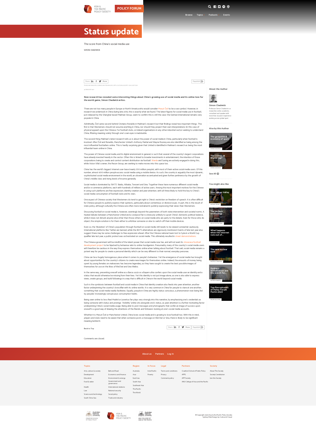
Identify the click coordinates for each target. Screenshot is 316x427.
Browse (189, 15)
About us (147, 354)
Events (226, 15)
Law (85, 391)
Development (89, 375)
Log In (170, 354)
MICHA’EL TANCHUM (216, 262)
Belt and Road (113, 371)
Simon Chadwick (92, 50)
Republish (197, 81)
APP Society (186, 378)
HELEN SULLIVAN (215, 300)
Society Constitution (217, 375)
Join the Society (215, 378)
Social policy (112, 394)
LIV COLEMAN (214, 242)
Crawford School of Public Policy (194, 371)
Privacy (163, 375)
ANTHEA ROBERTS (215, 281)
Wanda (155, 160)
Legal (163, 366)
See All (212, 174)
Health (86, 387)
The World (136, 393)
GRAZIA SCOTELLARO (216, 223)
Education (87, 378)
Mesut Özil (163, 109)
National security (114, 391)
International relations (116, 387)
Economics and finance (117, 375)
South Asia (137, 382)
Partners (159, 354)
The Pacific (137, 389)
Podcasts (213, 15)
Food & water (89, 382)
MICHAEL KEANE (214, 204)
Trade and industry (90, 85)
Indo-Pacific (152, 371)
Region (136, 366)
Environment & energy (116, 378)
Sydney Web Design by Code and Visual (217, 417)
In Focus (151, 366)
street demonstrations (185, 236)
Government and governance (114, 382)
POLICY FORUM (129, 8)
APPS (184, 375)
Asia (130, 85)
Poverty (150, 375)
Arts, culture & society (120, 85)
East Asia (135, 85)
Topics (200, 15)
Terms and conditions (169, 371)
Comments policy (167, 378)
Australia (136, 371)
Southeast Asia (138, 385)
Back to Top (89, 329)
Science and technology (105, 85)
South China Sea (90, 398)
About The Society (216, 371)
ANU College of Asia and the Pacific (195, 382)
